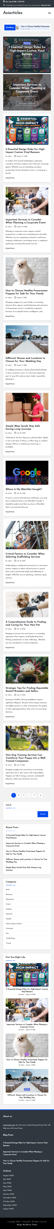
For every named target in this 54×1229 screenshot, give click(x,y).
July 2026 (7, 1179)
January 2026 (8, 1194)
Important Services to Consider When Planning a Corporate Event (27, 88)
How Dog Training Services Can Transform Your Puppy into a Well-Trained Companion (26, 758)
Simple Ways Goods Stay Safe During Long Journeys (23, 869)
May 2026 (7, 1187)
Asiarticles (12, 13)
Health (8, 919)
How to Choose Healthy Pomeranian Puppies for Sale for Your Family (25, 852)
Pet (7, 933)
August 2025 (8, 1209)
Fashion (9, 909)
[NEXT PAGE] (40, 795)
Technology (10, 938)
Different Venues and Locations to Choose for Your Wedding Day (26, 861)
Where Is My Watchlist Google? (24, 489)
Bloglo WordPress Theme (27, 1225)
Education (10, 899)
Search (8, 805)
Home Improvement (14, 924)
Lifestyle (9, 928)
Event (27, 80)
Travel (8, 943)
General (9, 914)
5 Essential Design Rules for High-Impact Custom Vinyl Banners (27, 51)
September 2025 (10, 1205)
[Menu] (49, 13)
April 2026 (7, 1190)
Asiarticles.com (9, 1125)
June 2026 (7, 1183)
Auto (8, 889)
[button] (27, 66)
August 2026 (8, 1175)
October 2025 (9, 1201)
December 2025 (9, 1198)
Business (27, 43)
